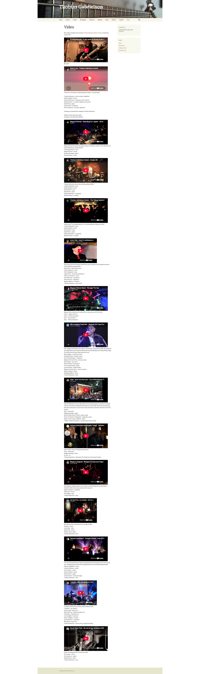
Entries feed (122, 45)
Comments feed (122, 48)
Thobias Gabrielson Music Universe (93, 33)
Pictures (114, 20)
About (60, 20)
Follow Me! (121, 31)
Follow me (91, 20)
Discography (83, 20)
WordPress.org (122, 50)
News (107, 20)
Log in (120, 43)
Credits (75, 20)
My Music (100, 20)
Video (128, 20)
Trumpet (121, 20)
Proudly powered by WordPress (66, 670)
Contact (68, 20)
